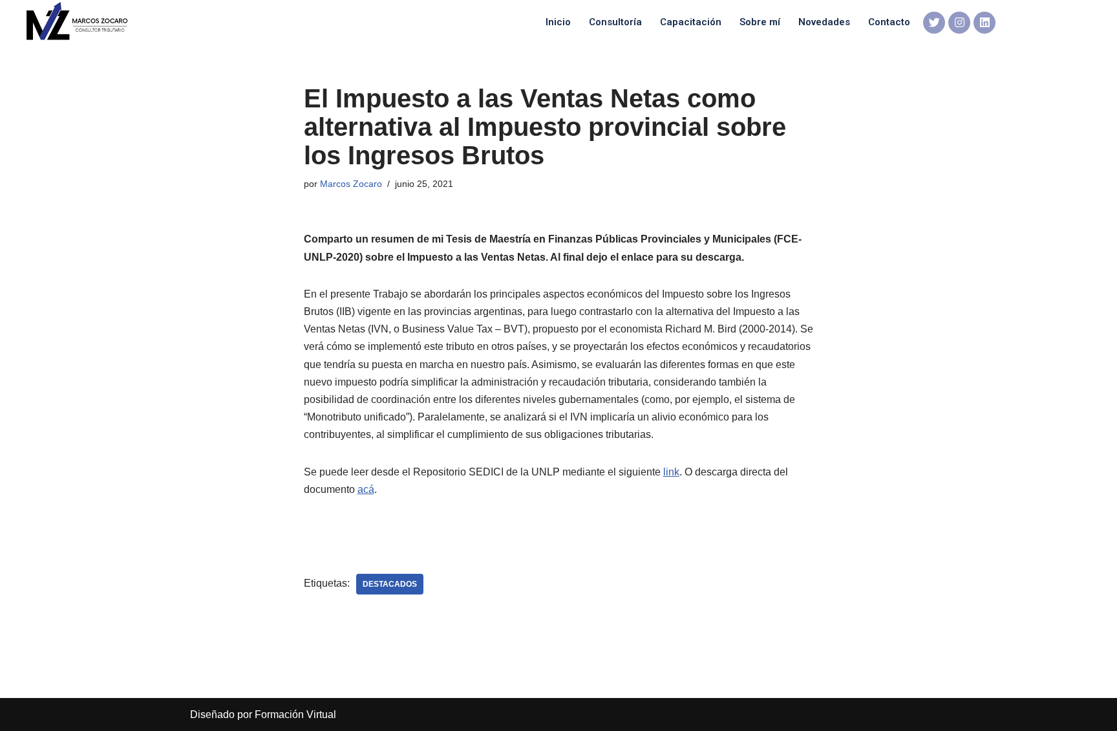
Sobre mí (759, 22)
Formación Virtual (295, 714)
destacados (390, 584)
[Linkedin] (984, 23)
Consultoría (615, 22)
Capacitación (690, 22)
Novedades (824, 22)
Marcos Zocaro (351, 184)
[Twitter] (934, 23)
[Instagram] (959, 23)
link (671, 471)
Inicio (558, 22)
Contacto (889, 22)
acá (365, 489)
